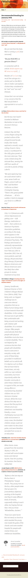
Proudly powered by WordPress (14, 575)
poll (18, 51)
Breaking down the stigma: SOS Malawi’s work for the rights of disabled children (13, 280)
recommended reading (18, 20)
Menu (2, 10)
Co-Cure (15, 76)
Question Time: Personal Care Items (15, 559)
